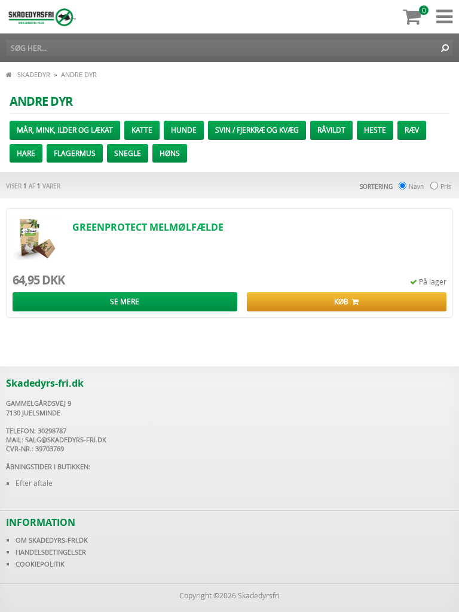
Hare (26, 153)
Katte (141, 129)
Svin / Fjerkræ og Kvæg (257, 129)
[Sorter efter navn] (402, 186)
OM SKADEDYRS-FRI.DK (52, 540)
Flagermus (75, 153)
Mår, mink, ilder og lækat (65, 129)
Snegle (127, 153)
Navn (416, 187)
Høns (170, 153)
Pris (445, 187)
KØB (343, 301)
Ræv (412, 129)
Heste (375, 129)
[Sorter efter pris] (434, 186)
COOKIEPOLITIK (40, 563)
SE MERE (124, 301)
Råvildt (331, 129)
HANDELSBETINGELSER (51, 551)
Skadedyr (33, 74)
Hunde (184, 129)
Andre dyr (79, 74)
